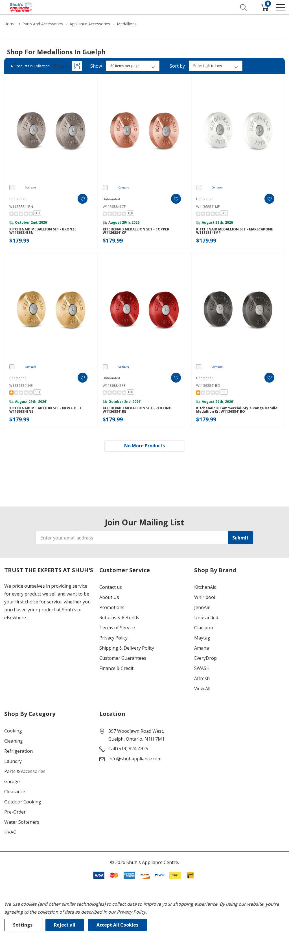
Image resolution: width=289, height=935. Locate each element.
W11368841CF (114, 206)
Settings (22, 925)
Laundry (13, 761)
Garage (12, 781)
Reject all (64, 925)
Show (96, 66)
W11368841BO (208, 385)
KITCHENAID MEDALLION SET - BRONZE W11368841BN (42, 231)
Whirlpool (204, 597)
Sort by (177, 66)
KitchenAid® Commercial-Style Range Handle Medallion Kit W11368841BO (236, 410)
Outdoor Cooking (22, 802)
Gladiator (204, 628)
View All (202, 688)
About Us (109, 597)
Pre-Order (15, 812)
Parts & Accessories (24, 771)
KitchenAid (205, 587)
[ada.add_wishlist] (82, 199)
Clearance (14, 792)
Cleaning (13, 741)
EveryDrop (205, 658)
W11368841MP (208, 206)
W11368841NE (20, 385)
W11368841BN (21, 206)
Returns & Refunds (119, 617)
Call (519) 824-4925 (128, 748)
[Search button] (243, 7)
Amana (201, 648)
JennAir (202, 607)
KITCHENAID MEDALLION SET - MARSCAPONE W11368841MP (234, 231)
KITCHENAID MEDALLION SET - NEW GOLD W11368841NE (45, 410)
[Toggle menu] (280, 7)
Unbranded (206, 617)
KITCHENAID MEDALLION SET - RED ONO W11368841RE (137, 410)
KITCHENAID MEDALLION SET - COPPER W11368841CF (136, 231)
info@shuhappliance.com (134, 759)
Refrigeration (18, 751)
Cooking (13, 731)
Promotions (111, 607)
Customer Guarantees (122, 658)
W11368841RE (114, 385)
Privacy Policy (113, 638)
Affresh (202, 678)
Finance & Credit (116, 668)
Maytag (202, 638)
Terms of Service (117, 628)
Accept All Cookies (117, 925)
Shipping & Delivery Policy (126, 648)
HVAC (10, 832)
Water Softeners (21, 822)
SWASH (202, 668)
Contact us (110, 587)
